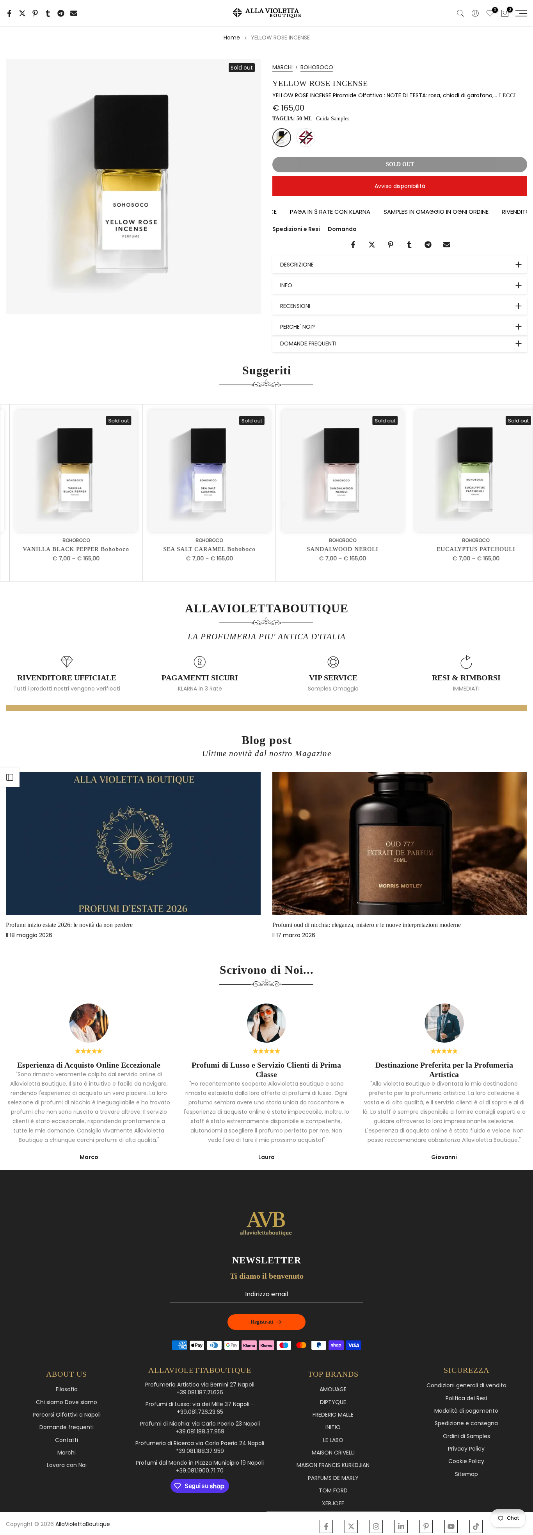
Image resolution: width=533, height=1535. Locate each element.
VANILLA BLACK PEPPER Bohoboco (67, 549)
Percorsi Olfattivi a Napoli (67, 1415)
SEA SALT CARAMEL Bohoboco (200, 549)
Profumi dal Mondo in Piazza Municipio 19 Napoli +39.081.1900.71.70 (200, 1466)
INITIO (333, 1427)
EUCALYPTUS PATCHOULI (466, 549)
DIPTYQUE (333, 1402)
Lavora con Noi (67, 1465)
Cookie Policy (466, 1461)
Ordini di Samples (466, 1436)
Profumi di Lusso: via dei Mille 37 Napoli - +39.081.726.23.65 (200, 1408)
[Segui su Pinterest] (426, 1526)
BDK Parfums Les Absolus (417, 925)
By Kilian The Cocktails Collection (160, 925)
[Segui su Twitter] (351, 1526)
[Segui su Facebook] (326, 1526)
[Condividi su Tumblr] (48, 13)
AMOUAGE (333, 1389)
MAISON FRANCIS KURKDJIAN (333, 1465)
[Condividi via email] (73, 13)
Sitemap (466, 1474)
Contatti (66, 1440)
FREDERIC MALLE (333, 1415)
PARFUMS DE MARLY (333, 1478)
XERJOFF (333, 1503)
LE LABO (333, 1440)
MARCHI (282, 67)
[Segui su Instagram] (376, 1526)
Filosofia (67, 1389)
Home (232, 37)
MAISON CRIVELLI (333, 1452)
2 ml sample (306, 137)
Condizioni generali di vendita (466, 1385)
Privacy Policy (466, 1449)
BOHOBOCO (316, 67)
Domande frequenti (66, 1427)
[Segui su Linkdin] (401, 1526)
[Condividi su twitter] (22, 13)
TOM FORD (333, 1490)
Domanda (342, 229)
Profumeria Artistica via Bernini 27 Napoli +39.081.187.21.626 (199, 1388)
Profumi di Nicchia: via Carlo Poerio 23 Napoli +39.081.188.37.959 (200, 1427)
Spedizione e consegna (466, 1423)
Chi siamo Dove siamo (66, 1402)
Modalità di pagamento (466, 1411)
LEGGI (507, 95)
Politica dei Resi (466, 1398)
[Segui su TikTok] (476, 1526)
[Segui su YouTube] (451, 1526)
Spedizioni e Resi (296, 229)
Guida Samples (332, 119)
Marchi (66, 1452)
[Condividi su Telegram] (60, 13)
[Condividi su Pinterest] (35, 13)
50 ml (281, 137)
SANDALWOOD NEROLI (333, 549)
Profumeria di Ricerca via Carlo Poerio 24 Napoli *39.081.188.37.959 (199, 1447)
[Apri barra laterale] (10, 777)
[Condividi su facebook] (9, 13)
